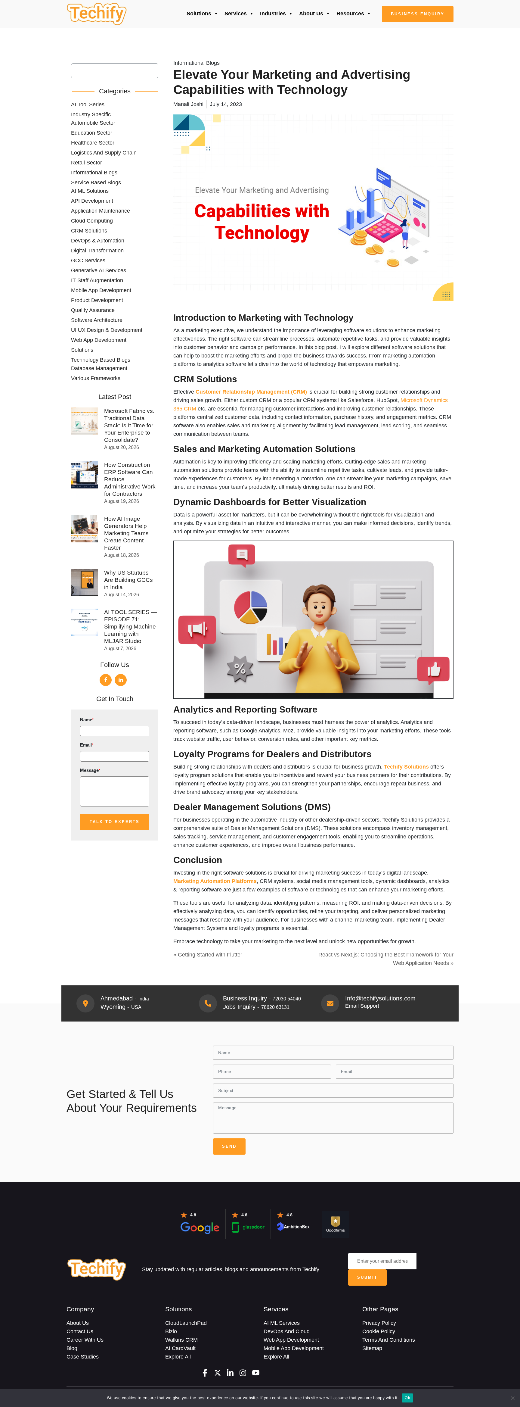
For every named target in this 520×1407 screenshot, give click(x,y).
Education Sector (91, 133)
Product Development (97, 300)
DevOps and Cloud (287, 1331)
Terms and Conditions (388, 1340)
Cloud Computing (92, 221)
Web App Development (98, 340)
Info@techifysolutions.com (380, 998)
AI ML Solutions (90, 191)
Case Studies (83, 1357)
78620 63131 (275, 1007)
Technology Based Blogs (100, 360)
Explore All (178, 1357)
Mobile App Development (101, 290)
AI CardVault (180, 1348)
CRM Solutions (89, 231)
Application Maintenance (100, 211)
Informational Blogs (94, 173)
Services (235, 14)
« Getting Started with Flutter (207, 955)
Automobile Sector (93, 123)
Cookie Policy (378, 1331)
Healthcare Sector (92, 143)
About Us (311, 14)
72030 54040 (287, 998)
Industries (273, 14)
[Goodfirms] (335, 1224)
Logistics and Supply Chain (104, 153)
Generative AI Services (98, 270)
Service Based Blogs (96, 182)
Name (87, 719)
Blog (72, 1348)
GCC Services (88, 260)
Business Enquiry (417, 14)
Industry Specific (91, 114)
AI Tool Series (87, 104)
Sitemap (372, 1348)
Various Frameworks (95, 378)
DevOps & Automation (97, 241)
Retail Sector (86, 163)
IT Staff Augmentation (97, 280)
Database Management (99, 368)
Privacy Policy (379, 1323)
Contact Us (80, 1331)
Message (90, 770)
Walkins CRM (181, 1340)
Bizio (171, 1331)
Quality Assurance (93, 310)
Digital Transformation (97, 251)
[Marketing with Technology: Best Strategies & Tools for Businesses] (97, 14)
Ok (407, 1397)
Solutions (199, 14)
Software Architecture (96, 320)
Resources (350, 14)
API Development (92, 201)
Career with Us (85, 1340)
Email (86, 744)
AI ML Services (282, 1323)
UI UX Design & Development (106, 330)
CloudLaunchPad (186, 1323)
